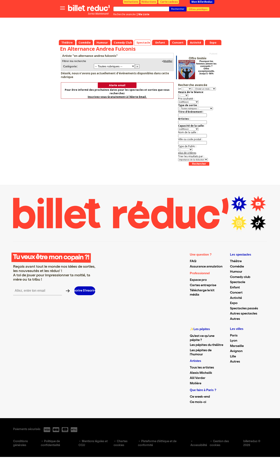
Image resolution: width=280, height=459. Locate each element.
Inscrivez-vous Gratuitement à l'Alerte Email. (117, 97)
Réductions (148, 1)
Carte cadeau (169, 1)
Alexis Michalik (201, 373)
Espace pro (198, 280)
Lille (233, 356)
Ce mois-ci (198, 402)
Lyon (233, 341)
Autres (235, 319)
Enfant (235, 287)
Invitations (131, 1)
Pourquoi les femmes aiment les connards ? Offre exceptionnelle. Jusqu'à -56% (206, 67)
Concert (236, 293)
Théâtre (236, 261)
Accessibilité (198, 445)
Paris (234, 335)
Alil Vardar (197, 378)
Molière (195, 383)
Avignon (236, 351)
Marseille (237, 346)
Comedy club (240, 277)
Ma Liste (143, 14)
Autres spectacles (243, 314)
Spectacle (237, 282)
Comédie (237, 267)
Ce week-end (200, 397)
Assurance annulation (206, 267)
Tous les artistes (202, 367)
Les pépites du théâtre (206, 345)
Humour (236, 272)
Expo (234, 303)
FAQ (193, 261)
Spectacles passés (244, 308)
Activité (236, 298)
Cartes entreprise (203, 285)
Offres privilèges (198, 9)
